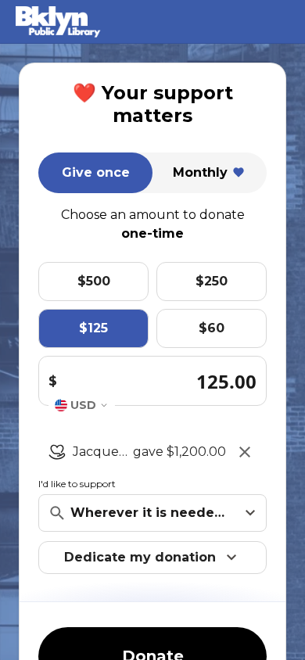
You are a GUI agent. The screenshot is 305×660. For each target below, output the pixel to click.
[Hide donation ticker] (244, 452)
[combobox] (81, 405)
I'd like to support (77, 484)
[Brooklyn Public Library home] (109, 22)
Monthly (200, 172)
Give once (96, 172)
